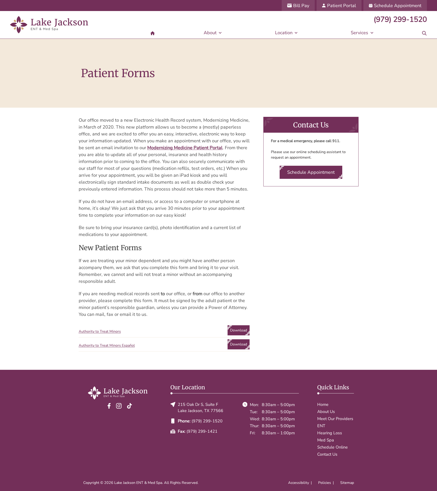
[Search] (424, 33)
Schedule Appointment (311, 172)
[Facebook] (109, 406)
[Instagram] (119, 406)
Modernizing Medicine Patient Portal (185, 148)
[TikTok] (129, 406)
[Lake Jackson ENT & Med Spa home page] (49, 25)
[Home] (152, 33)
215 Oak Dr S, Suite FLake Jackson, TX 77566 (200, 407)
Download (238, 330)
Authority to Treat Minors (100, 331)
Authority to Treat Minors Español (107, 345)
